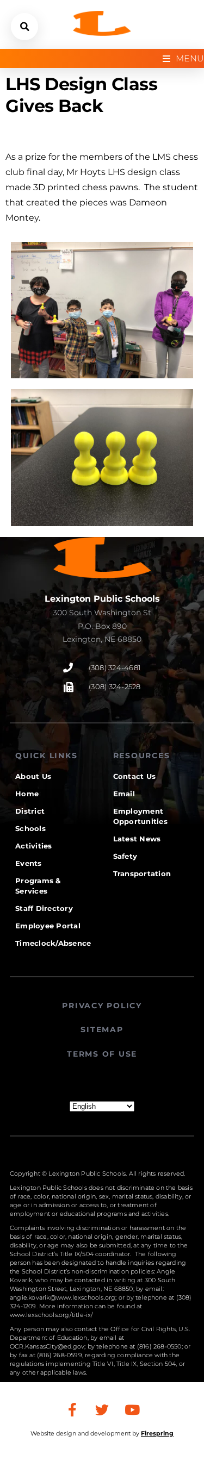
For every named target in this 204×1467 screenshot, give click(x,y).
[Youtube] (132, 1409)
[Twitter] (102, 1409)
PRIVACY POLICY (102, 1005)
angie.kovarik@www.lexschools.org (62, 1297)
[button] (24, 26)
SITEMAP (102, 1029)
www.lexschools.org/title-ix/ (52, 1315)
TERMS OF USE (102, 1054)
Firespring (157, 1433)
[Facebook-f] (72, 1409)
